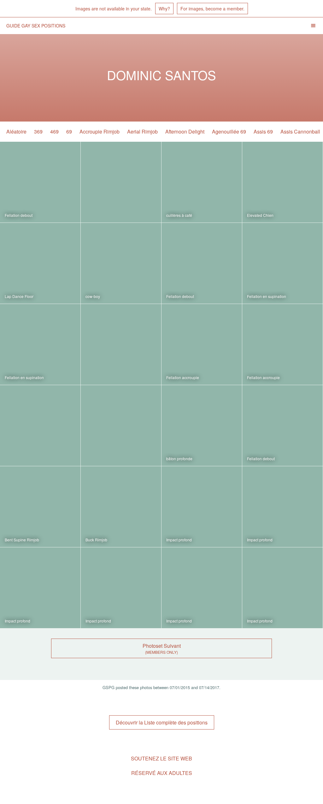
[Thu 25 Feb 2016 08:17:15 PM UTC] (202, 425)
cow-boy (92, 296)
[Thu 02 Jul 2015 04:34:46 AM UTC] (282, 506)
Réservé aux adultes (161, 773)
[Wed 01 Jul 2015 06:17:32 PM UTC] (202, 587)
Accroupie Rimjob (99, 131)
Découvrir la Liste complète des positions (162, 722)
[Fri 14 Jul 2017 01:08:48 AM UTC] (121, 182)
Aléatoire (16, 131)
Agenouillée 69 (229, 131)
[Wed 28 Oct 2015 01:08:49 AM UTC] (282, 425)
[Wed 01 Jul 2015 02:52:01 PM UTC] (282, 587)
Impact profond (179, 539)
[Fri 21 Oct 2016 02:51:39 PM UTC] (121, 263)
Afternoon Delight (184, 131)
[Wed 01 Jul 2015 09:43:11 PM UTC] (121, 587)
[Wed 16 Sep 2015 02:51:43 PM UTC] (40, 506)
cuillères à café (179, 215)
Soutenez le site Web (161, 758)
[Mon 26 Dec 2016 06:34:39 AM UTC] (282, 182)
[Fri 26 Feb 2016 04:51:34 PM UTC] (121, 344)
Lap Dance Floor (19, 296)
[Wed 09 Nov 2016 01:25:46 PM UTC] (40, 263)
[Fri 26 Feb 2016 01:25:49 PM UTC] (202, 344)
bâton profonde (179, 458)
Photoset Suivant (162, 645)
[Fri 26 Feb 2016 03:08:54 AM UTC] (40, 425)
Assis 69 (263, 131)
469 (54, 131)
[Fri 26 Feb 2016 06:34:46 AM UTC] (282, 344)
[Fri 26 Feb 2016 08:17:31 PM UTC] (40, 344)
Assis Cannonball (300, 131)
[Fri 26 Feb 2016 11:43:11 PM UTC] (282, 263)
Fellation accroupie (182, 377)
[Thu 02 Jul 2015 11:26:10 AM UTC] (202, 506)
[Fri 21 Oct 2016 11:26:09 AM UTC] (202, 263)
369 (38, 131)
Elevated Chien (260, 215)
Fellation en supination (266, 296)
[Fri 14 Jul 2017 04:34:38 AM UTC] (40, 182)
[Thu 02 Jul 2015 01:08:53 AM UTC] (40, 587)
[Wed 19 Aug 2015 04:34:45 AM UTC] (121, 506)
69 (69, 131)
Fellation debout (18, 215)
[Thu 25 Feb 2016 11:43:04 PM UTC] (121, 425)
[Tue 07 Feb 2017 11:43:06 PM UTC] (202, 182)
